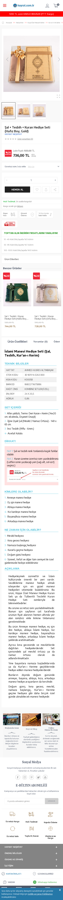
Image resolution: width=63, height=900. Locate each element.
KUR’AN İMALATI (13, 874)
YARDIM (11, 882)
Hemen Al (17, 189)
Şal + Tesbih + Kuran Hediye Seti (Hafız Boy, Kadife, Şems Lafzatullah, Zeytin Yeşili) (16, 317)
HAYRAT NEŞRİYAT (13, 134)
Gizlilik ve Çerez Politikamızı (40, 894)
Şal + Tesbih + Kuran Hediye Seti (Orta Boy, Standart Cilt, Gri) (45, 317)
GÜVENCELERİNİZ (46, 874)
